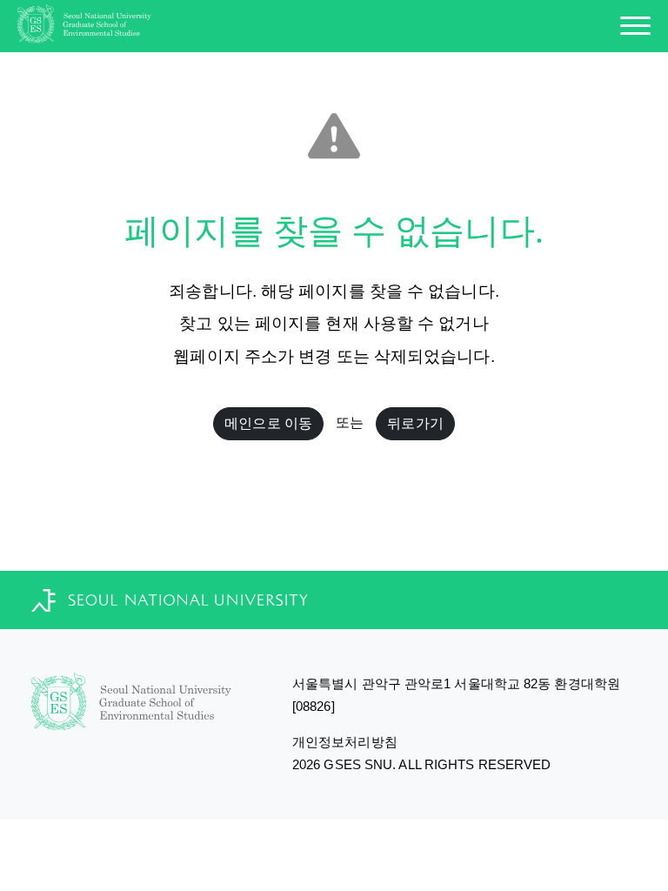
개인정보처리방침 (344, 741)
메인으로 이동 (268, 423)
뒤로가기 (415, 423)
